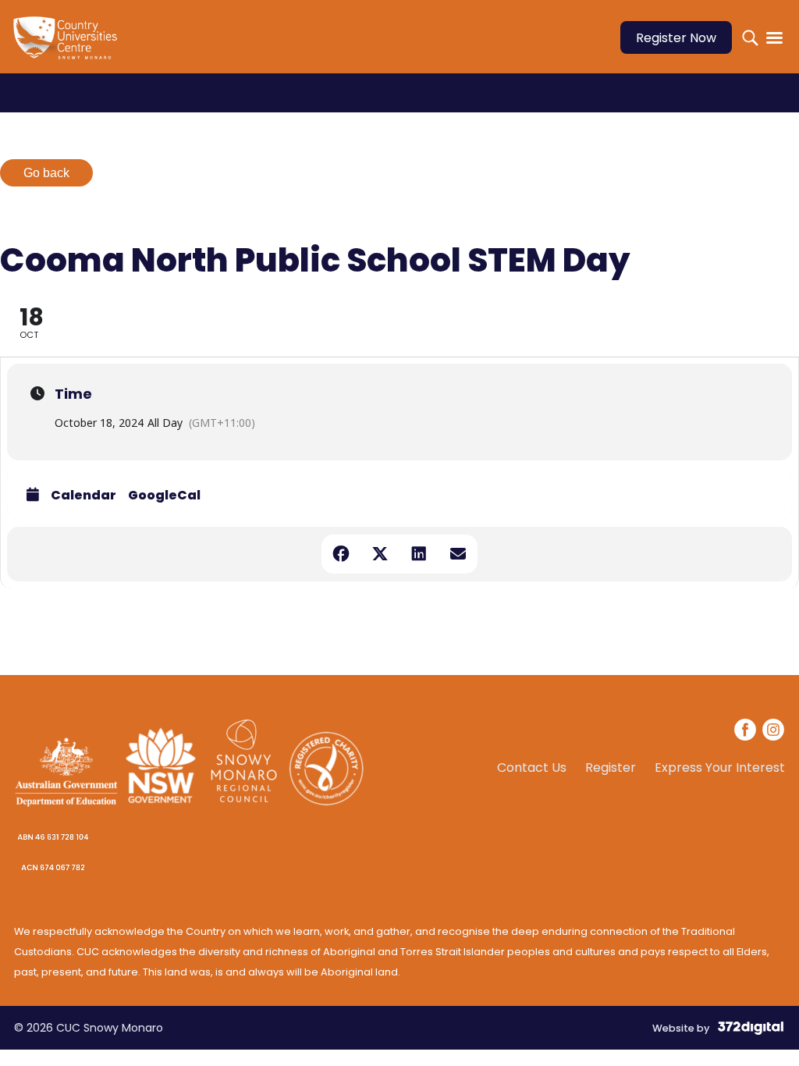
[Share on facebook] (340, 554)
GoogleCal (164, 495)
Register (610, 768)
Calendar (83, 495)
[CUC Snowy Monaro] (68, 47)
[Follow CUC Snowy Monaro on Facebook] (745, 732)
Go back (46, 172)
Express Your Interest (720, 768)
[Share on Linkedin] (419, 554)
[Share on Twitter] (380, 554)
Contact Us (531, 768)
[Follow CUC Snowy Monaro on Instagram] (773, 732)
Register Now (676, 38)
